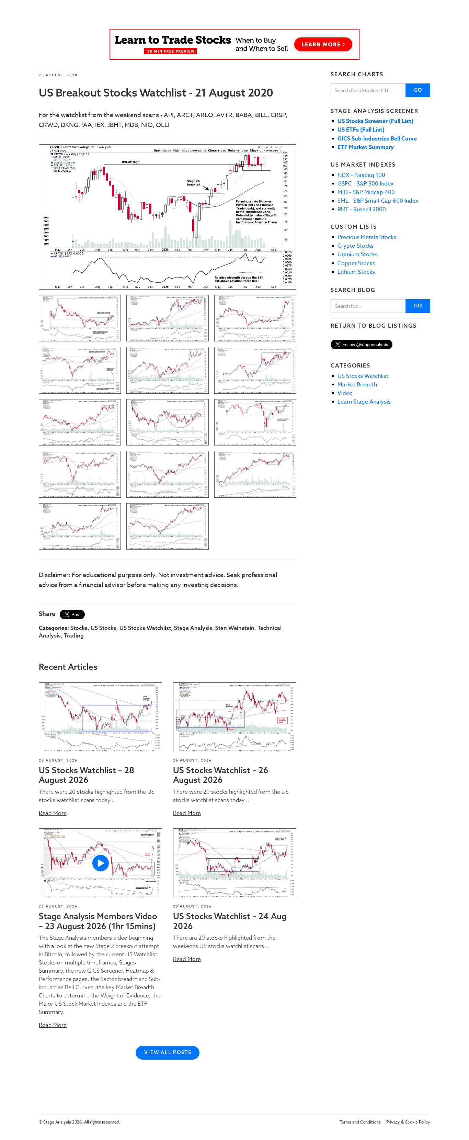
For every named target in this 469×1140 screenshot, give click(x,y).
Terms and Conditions (360, 1122)
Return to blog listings (373, 325)
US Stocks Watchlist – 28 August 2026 (86, 775)
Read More (53, 813)
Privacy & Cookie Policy (408, 1122)
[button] (100, 717)
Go (418, 90)
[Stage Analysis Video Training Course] (234, 44)
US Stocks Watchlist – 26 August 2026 (220, 775)
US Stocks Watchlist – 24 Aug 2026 (229, 921)
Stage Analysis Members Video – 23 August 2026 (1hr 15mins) (98, 921)
